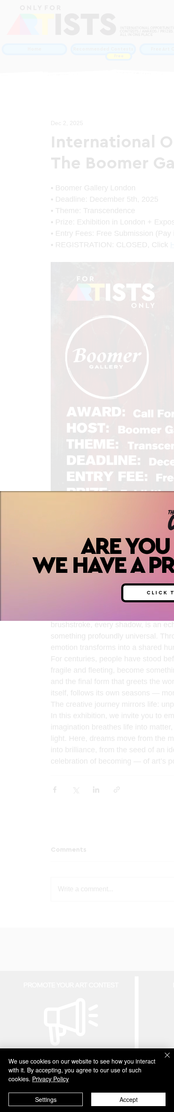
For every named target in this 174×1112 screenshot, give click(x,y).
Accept (129, 1099)
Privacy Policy (50, 1079)
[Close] (162, 1060)
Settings (46, 1099)
